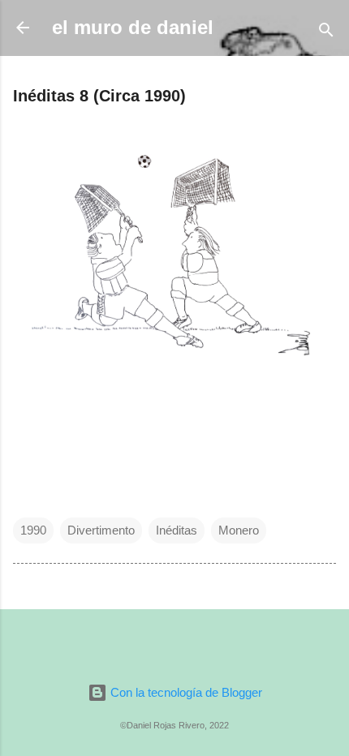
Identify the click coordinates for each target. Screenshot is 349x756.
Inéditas (176, 530)
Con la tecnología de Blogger (184, 692)
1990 (33, 530)
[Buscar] (326, 33)
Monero (238, 530)
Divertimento (101, 530)
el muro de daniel (132, 27)
